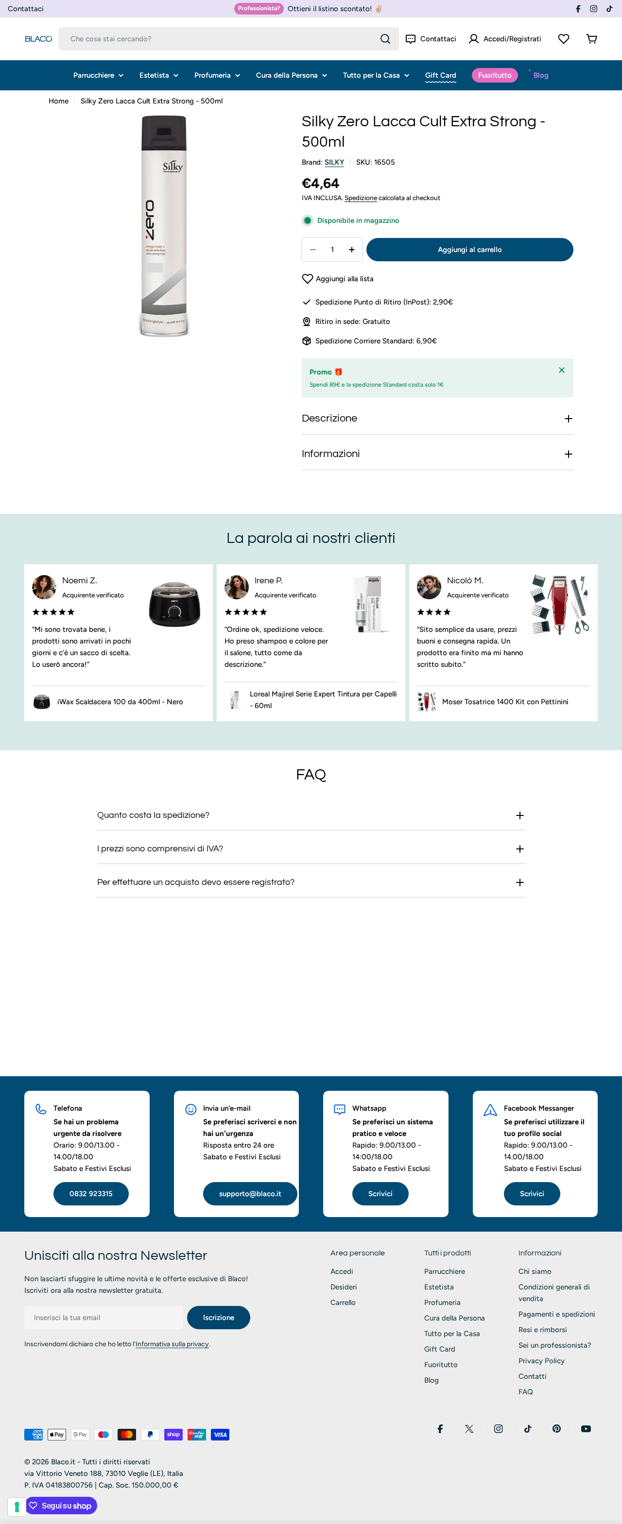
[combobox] (229, 39)
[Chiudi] (562, 370)
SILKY (334, 162)
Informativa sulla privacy (172, 1344)
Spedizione (361, 198)
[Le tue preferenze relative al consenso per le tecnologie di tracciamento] (17, 1507)
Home (59, 101)
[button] (338, 279)
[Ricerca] (385, 39)
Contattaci (26, 8)
